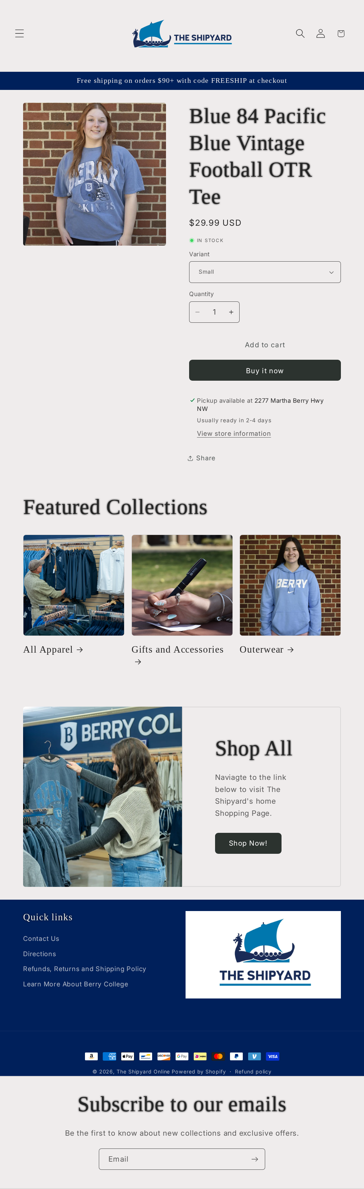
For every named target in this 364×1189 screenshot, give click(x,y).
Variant (199, 254)
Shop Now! (248, 843)
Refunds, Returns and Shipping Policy (84, 969)
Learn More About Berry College (75, 984)
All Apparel (48, 649)
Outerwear (262, 649)
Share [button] (205, 458)
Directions (39, 954)
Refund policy (253, 1072)
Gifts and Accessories (178, 649)
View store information (234, 433)
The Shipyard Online (143, 1072)
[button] (19, 33)
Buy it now (265, 370)
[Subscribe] (255, 1159)
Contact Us (41, 938)
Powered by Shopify (199, 1072)
